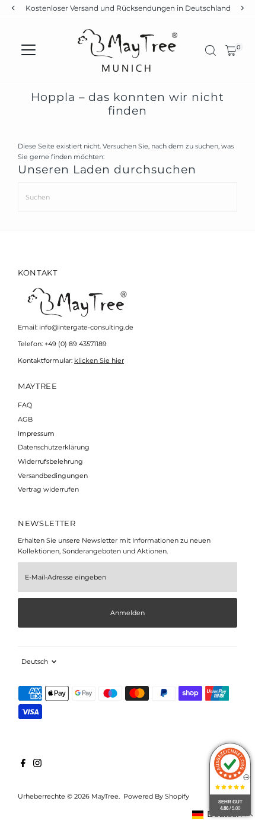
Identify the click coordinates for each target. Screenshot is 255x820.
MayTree (105, 796)
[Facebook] (23, 765)
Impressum (36, 433)
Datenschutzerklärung (54, 447)
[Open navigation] (28, 50)
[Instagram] (37, 765)
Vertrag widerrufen (48, 489)
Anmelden (127, 613)
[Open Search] (210, 50)
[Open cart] (231, 50)
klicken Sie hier (99, 360)
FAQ (25, 405)
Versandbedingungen (53, 475)
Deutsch (34, 661)
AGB (25, 419)
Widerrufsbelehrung (50, 461)
